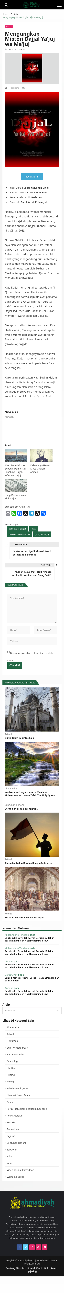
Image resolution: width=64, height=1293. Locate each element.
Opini (10, 1102)
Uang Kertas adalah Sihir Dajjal (15, 497)
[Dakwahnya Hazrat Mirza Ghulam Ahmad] (41, 456)
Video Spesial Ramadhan (20, 1170)
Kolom (8, 913)
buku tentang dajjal (17, 529)
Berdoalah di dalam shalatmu (21, 808)
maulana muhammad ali (19, 534)
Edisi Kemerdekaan (17, 1047)
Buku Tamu (50, 1268)
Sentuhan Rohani (14, 804)
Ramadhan (13, 1129)
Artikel (8, 734)
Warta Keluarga (15, 1176)
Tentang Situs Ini (15, 1268)
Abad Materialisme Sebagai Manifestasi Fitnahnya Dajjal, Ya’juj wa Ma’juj (15, 470)
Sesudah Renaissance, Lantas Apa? (24, 917)
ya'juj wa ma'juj (42, 534)
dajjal (34, 529)
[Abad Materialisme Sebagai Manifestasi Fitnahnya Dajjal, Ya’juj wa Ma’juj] (16, 456)
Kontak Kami (34, 1268)
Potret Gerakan (15, 1115)
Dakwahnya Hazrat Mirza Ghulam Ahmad (40, 468)
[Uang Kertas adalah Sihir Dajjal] (16, 486)
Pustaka (9, 27)
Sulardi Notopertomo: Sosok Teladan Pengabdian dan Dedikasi (32, 979)
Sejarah (11, 1136)
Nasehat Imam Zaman (19, 1095)
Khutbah (11, 1068)
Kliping (11, 1074)
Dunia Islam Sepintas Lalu (19, 737)
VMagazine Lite (32, 1263)
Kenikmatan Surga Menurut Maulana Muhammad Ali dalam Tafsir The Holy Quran (30, 794)
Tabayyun (12, 1149)
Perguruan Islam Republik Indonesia (27, 1108)
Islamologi (12, 1061)
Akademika (11, 788)
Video (10, 1163)
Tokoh (10, 1156)
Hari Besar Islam (16, 1054)
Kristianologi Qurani (18, 1088)
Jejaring (32, 1271)
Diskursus (12, 1040)
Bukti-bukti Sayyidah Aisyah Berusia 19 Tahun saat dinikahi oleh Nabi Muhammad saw (29, 939)
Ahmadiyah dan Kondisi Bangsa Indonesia (28, 863)
